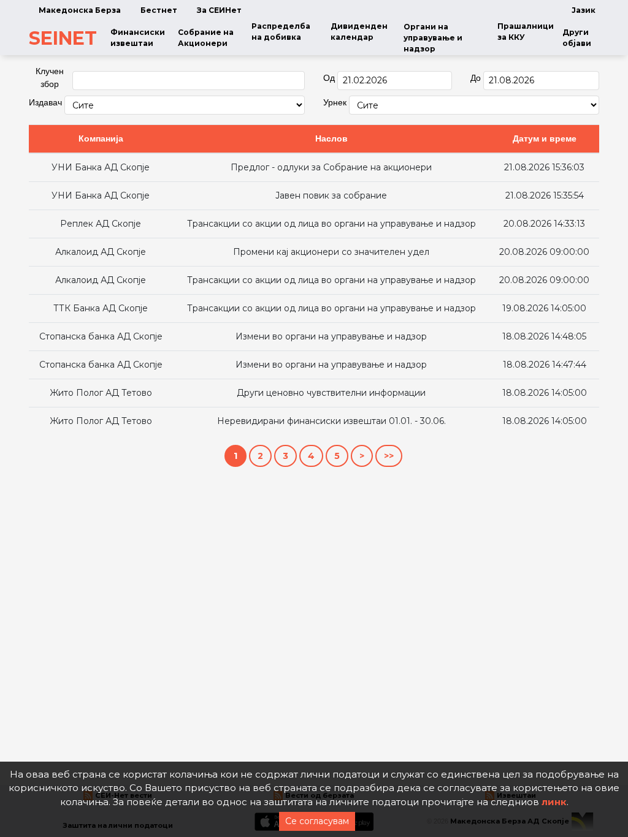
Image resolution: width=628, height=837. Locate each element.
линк (554, 802)
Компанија (100, 138)
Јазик (583, 10)
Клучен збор (50, 77)
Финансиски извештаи (137, 38)
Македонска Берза (80, 10)
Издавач (45, 102)
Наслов (331, 138)
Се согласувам (317, 821)
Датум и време (544, 138)
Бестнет (158, 10)
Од (329, 78)
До (475, 78)
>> (389, 455)
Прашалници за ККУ (525, 31)
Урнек (335, 102)
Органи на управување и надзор (433, 37)
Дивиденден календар (359, 31)
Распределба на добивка (280, 31)
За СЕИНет (219, 10)
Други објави (576, 38)
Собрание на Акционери (206, 38)
